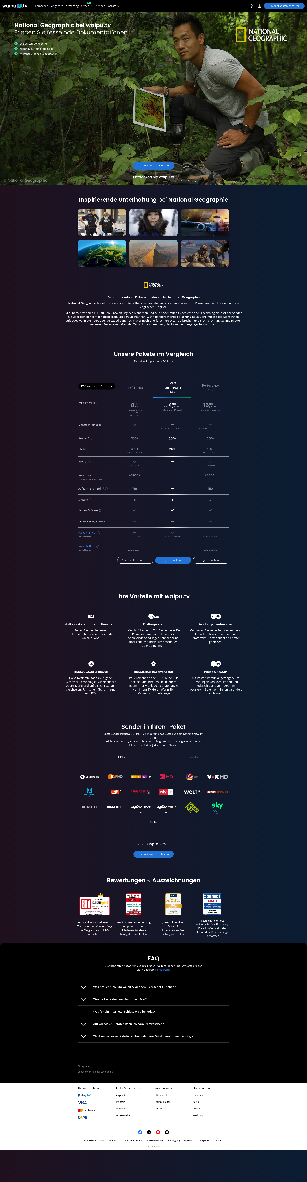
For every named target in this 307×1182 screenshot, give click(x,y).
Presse (196, 1108)
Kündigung (174, 1140)
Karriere (197, 1101)
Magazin (120, 1101)
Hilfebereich (162, 969)
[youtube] (158, 1132)
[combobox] (96, 386)
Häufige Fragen (162, 1101)
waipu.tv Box (86, 546)
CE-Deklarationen (155, 1140)
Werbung (198, 1115)
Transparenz (204, 1140)
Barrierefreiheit (133, 1140)
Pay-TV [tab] (193, 757)
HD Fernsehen (123, 1115)
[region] (153, 916)
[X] (167, 1132)
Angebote (121, 1095)
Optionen (121, 1108)
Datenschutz (114, 1140)
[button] (79, 6)
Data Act (219, 1140)
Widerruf (188, 1140)
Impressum (90, 1140)
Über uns (198, 1095)
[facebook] (140, 1132)
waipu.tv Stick (86, 532)
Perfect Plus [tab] (117, 757)
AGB (102, 1140)
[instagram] (149, 1132)
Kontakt (158, 1108)
